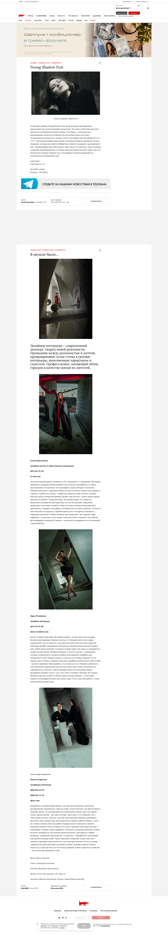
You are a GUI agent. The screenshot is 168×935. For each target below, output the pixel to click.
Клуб (20, 20)
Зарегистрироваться (31, 1)
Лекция (79, 20)
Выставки (62, 20)
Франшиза (93, 911)
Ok (84, 926)
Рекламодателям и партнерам (75, 911)
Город (30, 16)
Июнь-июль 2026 (57, 888)
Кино (54, 20)
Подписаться (44, 63)
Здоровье (97, 16)
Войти (21, 1)
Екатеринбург (127, 1)
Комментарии (96, 201)
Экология (85, 16)
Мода (52, 16)
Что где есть (73, 16)
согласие (55, 926)
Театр (47, 20)
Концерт (28, 20)
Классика (38, 20)
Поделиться (56, 63)
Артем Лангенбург (27, 202)
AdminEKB (24, 888)
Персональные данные (109, 911)
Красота (61, 16)
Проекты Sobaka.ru (141, 1)
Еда (86, 20)
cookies (62, 928)
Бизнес (93, 20)
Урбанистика (35, 250)
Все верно (134, 13)
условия (43, 926)
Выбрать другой (122, 13)
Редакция (57, 911)
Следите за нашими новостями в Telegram (74, 184)
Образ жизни (109, 16)
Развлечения (41, 16)
